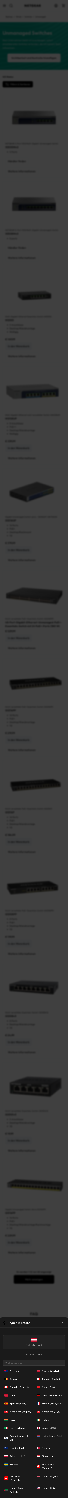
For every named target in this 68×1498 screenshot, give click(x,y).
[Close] (62, 1322)
